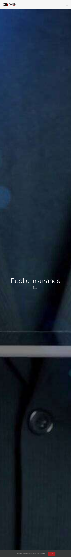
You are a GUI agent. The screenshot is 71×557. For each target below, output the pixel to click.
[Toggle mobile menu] (67, 6)
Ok (52, 553)
